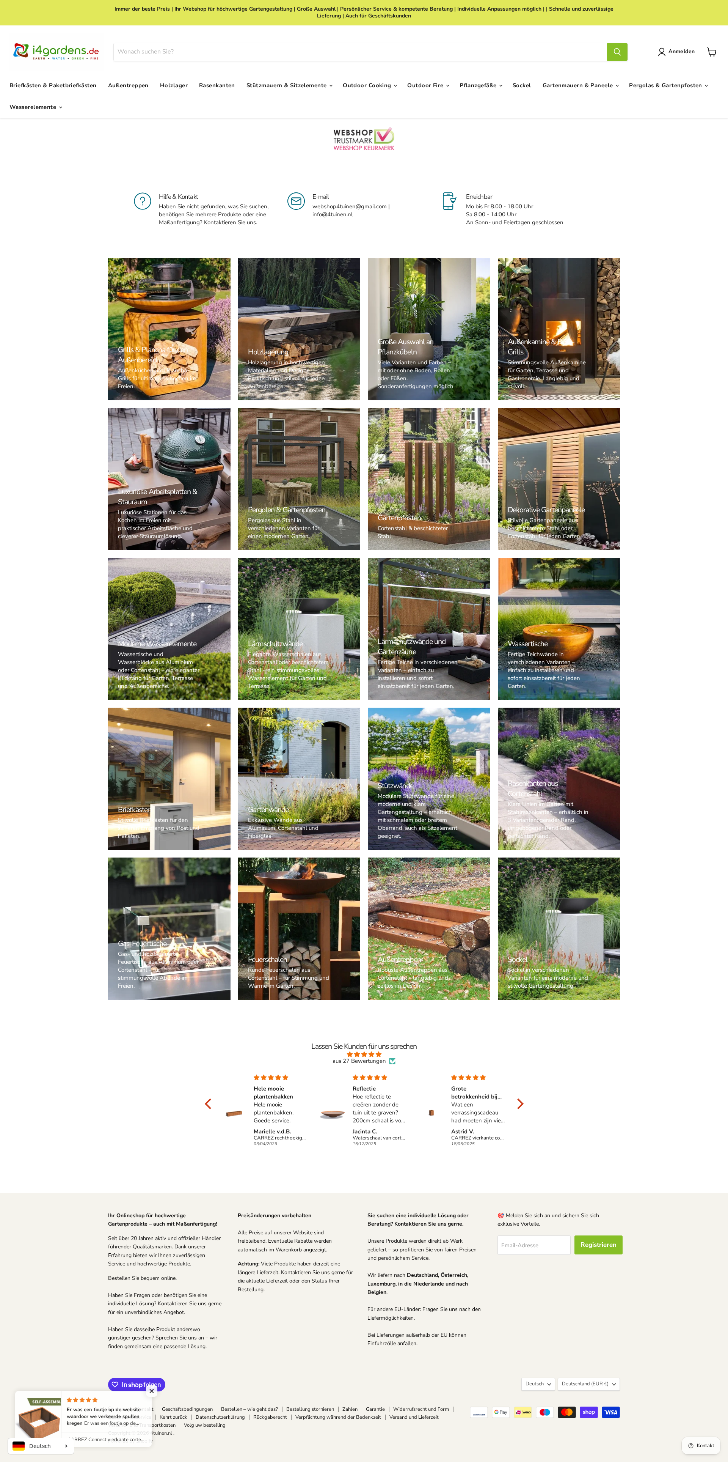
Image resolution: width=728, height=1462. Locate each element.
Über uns (118, 1409)
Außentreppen (128, 85)
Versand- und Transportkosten (142, 1425)
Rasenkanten (217, 85)
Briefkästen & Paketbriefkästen (53, 85)
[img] (364, 1054)
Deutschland (585, 1383)
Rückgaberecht (270, 1417)
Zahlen (350, 1409)
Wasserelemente (33, 107)
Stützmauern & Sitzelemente (287, 85)
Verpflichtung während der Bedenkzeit (338, 1417)
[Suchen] (617, 52)
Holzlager (174, 85)
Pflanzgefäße (479, 85)
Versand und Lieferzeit (414, 1417)
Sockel (522, 85)
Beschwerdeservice (129, 1417)
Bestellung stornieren (310, 1409)
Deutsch (535, 1383)
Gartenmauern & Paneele (579, 85)
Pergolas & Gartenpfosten (666, 85)
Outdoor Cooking (368, 85)
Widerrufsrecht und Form (421, 1409)
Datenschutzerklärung (220, 1417)
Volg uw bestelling (205, 1425)
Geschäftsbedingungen (187, 1409)
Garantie (375, 1409)
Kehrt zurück (173, 1417)
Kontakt (145, 1409)
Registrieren (599, 1244)
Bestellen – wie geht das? (249, 1409)
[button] (678, 52)
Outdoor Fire (426, 85)
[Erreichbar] (518, 213)
